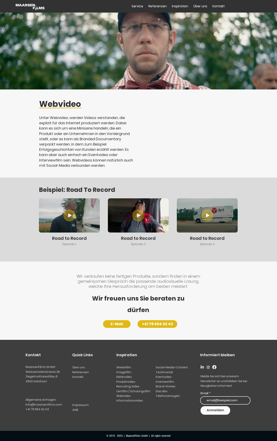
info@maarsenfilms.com (44, 405)
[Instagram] (208, 367)
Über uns (78, 367)
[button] (161, 391)
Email (204, 393)
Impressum (80, 405)
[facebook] (214, 367)
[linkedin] (202, 367)
